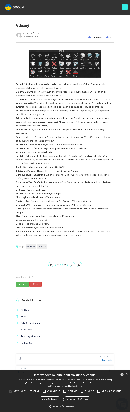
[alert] (65, 391)
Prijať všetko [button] (49, 399)
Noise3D (25, 309)
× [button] (126, 374)
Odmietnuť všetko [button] (77, 399)
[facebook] (58, 264)
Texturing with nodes (31, 336)
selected (42, 246)
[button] (65, 406)
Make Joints (26, 329)
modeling (30, 246)
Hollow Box (26, 342)
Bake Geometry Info (31, 323)
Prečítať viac (78, 386)
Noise (23, 316)
